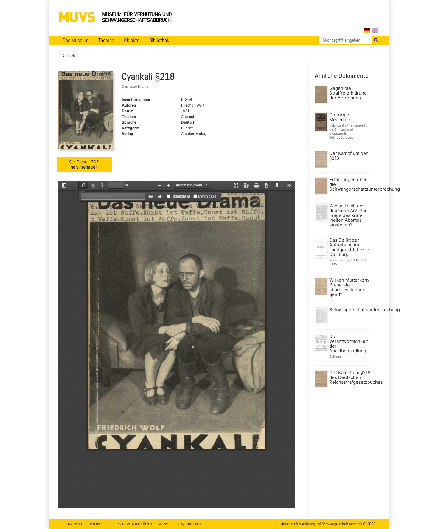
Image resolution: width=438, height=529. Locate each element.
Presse (164, 524)
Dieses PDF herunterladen (85, 164)
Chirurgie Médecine (339, 117)
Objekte (131, 40)
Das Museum (75, 40)
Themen (106, 40)
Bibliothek (159, 40)
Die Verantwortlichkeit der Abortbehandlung (348, 343)
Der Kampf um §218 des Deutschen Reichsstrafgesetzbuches (350, 377)
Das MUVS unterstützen (134, 524)
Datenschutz (99, 524)
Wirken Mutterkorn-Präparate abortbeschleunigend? (350, 287)
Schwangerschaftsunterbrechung (350, 309)
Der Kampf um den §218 (349, 156)
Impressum (74, 524)
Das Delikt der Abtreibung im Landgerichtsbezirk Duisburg (349, 247)
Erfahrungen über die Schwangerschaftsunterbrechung (350, 184)
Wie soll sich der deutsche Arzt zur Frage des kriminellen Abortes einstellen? (348, 215)
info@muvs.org (188, 524)
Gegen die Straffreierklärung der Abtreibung (348, 93)
